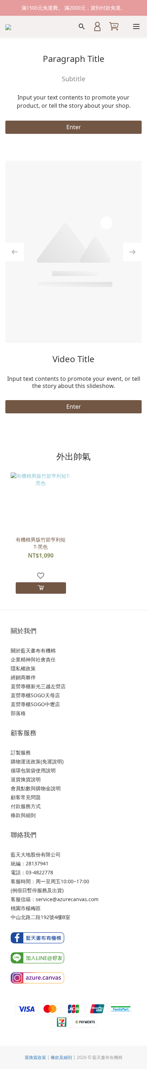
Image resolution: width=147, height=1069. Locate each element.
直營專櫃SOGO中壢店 (35, 704)
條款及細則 (61, 1057)
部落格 (18, 713)
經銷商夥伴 (23, 677)
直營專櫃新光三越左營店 (38, 686)
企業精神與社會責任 (33, 659)
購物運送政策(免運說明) (37, 761)
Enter (73, 127)
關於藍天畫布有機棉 (33, 650)
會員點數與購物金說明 (36, 788)
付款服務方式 (26, 806)
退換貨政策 (35, 1057)
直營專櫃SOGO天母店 (35, 695)
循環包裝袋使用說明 (33, 770)
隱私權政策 (23, 668)
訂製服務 (21, 752)
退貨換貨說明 (26, 779)
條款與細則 (23, 815)
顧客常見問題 (26, 797)
